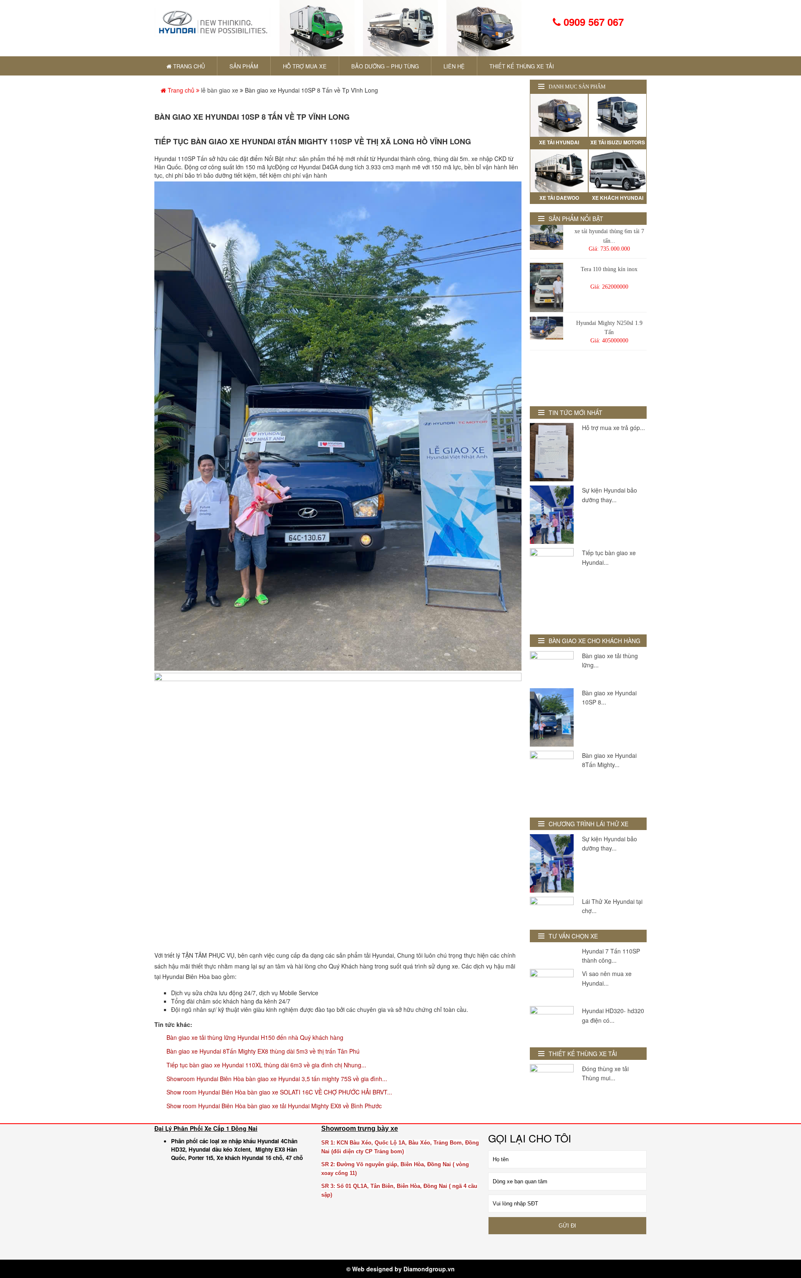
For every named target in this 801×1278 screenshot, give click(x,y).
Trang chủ (181, 90)
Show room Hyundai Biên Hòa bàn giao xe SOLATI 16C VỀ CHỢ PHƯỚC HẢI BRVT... (278, 1092)
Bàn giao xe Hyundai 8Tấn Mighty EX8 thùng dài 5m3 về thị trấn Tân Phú (262, 1051)
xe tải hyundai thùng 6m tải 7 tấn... (609, 236)
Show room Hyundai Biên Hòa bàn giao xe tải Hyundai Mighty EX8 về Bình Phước (273, 1106)
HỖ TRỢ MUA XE (305, 66)
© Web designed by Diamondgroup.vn (400, 1269)
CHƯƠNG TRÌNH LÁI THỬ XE (588, 824)
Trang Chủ (188, 66)
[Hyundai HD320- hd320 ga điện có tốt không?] (552, 1022)
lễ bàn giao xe (219, 90)
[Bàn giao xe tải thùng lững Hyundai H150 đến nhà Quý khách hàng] (552, 667)
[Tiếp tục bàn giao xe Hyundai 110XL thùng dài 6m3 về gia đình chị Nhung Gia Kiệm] (552, 587)
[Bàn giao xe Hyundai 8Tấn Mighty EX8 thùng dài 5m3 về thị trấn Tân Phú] (552, 780)
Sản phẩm (243, 66)
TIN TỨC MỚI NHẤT (575, 412)
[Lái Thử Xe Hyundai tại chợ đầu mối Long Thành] (552, 909)
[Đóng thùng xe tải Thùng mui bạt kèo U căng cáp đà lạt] (552, 1080)
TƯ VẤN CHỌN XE (573, 936)
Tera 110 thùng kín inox (609, 269)
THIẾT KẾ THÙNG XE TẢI (521, 66)
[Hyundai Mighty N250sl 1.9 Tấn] (546, 328)
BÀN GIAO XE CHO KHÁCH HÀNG (594, 640)
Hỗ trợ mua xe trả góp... (613, 427)
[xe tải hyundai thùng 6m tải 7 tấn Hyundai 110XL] (546, 237)
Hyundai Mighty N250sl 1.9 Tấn (609, 327)
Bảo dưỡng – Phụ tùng (385, 66)
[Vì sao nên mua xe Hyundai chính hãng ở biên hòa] (552, 985)
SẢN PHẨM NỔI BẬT (576, 218)
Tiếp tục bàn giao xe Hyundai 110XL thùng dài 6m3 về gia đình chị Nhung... (265, 1065)
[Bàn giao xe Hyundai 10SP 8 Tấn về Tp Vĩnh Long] (552, 717)
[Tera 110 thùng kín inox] (546, 287)
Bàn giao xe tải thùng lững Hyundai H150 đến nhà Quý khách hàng (254, 1037)
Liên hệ (454, 66)
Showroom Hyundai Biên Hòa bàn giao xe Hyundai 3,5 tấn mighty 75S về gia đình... (276, 1078)
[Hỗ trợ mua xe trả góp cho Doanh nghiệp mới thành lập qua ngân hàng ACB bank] (552, 452)
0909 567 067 (592, 22)
